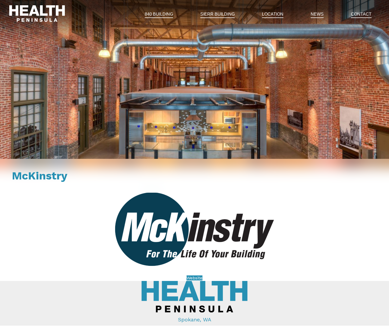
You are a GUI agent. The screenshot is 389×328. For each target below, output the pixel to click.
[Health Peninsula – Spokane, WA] (37, 14)
